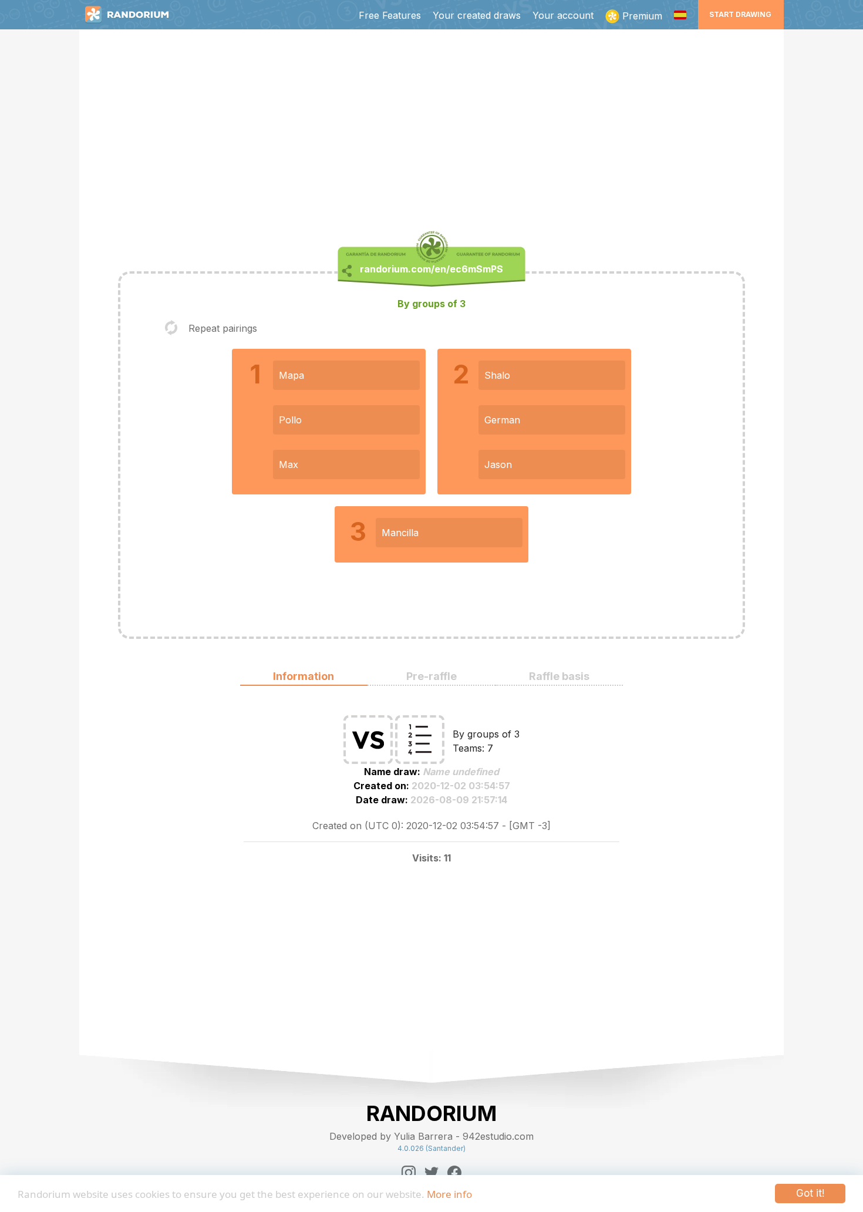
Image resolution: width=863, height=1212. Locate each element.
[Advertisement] (431, 133)
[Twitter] (431, 1173)
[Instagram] (409, 1173)
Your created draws (477, 15)
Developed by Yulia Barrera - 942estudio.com (431, 1136)
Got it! (810, 1193)
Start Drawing (740, 14)
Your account (563, 15)
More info (449, 1194)
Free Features (390, 15)
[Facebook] (454, 1173)
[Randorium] (132, 14)
